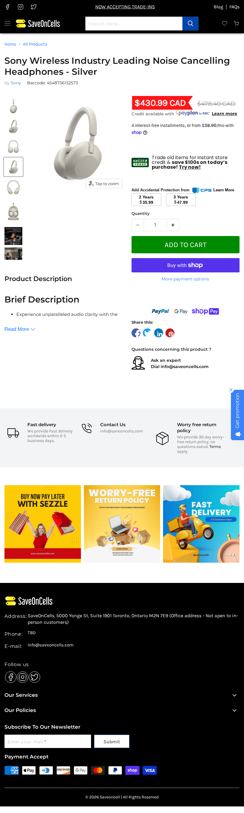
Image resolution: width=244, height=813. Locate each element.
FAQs (234, 6)
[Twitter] (33, 675)
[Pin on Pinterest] (169, 332)
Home (10, 44)
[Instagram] (21, 675)
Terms (215, 446)
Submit (112, 741)
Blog (218, 6)
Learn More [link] (223, 190)
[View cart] (237, 24)
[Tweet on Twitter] (147, 332)
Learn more (224, 113)
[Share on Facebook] (136, 332)
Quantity (141, 213)
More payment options (185, 279)
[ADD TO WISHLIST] (186, 298)
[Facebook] (9, 675)
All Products (35, 44)
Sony (16, 83)
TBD (32, 632)
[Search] (190, 23)
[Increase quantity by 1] (173, 225)
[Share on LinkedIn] (158, 332)
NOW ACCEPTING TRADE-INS (125, 7)
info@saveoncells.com (185, 366)
